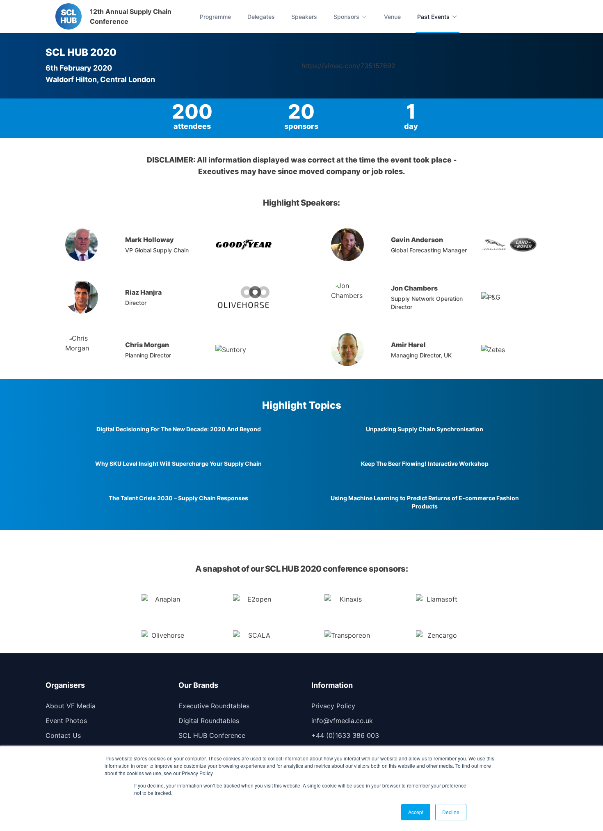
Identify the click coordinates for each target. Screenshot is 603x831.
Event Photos (66, 721)
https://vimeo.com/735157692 (348, 66)
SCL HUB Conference (211, 735)
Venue (392, 16)
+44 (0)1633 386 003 (345, 735)
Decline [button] (450, 811)
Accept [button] (415, 811)
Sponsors (346, 16)
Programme (215, 16)
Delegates (261, 16)
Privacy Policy (333, 706)
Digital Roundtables (208, 721)
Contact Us (63, 735)
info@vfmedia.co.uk (342, 721)
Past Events (433, 16)
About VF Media (71, 706)
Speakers (304, 16)
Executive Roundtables (213, 706)
